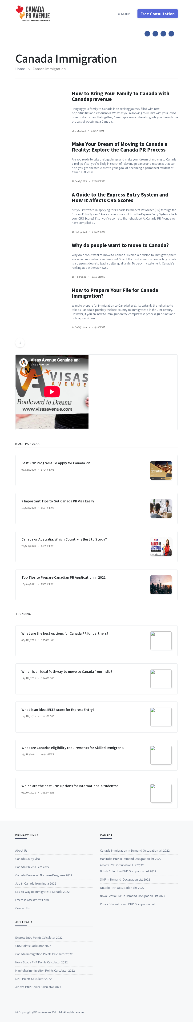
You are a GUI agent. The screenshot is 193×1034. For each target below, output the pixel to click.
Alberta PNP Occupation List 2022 (122, 865)
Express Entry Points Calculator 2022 (39, 937)
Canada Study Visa (27, 859)
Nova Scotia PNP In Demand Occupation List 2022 (132, 896)
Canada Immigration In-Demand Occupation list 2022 (135, 850)
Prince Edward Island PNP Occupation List (127, 904)
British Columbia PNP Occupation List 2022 (128, 871)
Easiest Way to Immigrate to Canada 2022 (42, 892)
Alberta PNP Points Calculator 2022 (38, 987)
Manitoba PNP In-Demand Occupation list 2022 (130, 859)
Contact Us (22, 908)
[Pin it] (163, 33)
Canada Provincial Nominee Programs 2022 (43, 875)
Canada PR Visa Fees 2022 (32, 867)
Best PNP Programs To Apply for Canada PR (55, 463)
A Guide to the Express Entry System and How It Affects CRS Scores (120, 197)
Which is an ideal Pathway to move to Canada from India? (66, 671)
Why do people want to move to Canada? (120, 245)
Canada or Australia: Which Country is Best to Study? (64, 539)
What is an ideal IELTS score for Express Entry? (57, 709)
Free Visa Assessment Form (32, 900)
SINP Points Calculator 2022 (33, 979)
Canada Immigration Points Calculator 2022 (44, 954)
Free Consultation (158, 13)
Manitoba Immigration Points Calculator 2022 (45, 970)
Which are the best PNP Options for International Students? (69, 785)
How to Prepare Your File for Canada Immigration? (115, 293)
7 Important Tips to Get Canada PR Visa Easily (57, 501)
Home (20, 68)
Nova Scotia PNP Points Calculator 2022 (41, 962)
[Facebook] (147, 33)
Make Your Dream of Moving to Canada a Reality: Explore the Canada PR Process (119, 146)
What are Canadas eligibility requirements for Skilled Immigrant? (73, 747)
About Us (21, 850)
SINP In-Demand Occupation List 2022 (125, 879)
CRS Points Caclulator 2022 (33, 946)
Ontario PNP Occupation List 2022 (122, 888)
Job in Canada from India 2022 (35, 883)
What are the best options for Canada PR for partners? (64, 633)
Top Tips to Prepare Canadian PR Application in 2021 (63, 577)
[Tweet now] (155, 33)
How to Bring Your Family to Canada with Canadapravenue (120, 96)
